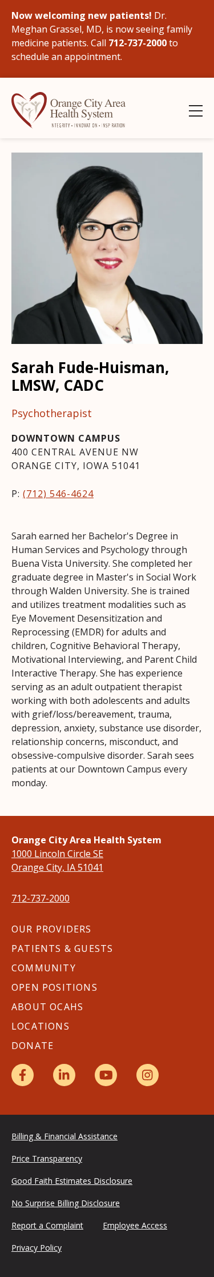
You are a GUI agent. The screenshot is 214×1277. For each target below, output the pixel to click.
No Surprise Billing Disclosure (65, 1203)
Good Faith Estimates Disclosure (71, 1180)
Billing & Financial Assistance (64, 1136)
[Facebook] (22, 1075)
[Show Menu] (196, 111)
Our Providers (51, 929)
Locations (40, 1026)
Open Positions (54, 987)
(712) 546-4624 (58, 493)
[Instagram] (147, 1075)
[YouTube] (106, 1075)
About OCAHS (47, 1006)
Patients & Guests (62, 948)
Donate (32, 1045)
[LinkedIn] (64, 1075)
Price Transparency (46, 1158)
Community (43, 968)
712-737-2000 (40, 898)
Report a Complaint (47, 1225)
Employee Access (135, 1225)
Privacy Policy (36, 1247)
